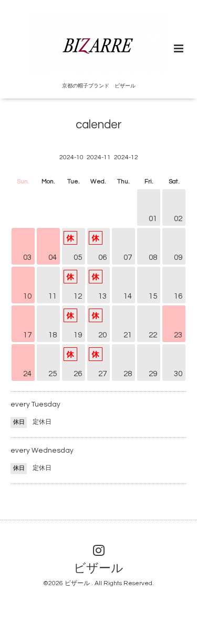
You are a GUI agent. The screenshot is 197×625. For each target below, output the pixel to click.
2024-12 (126, 157)
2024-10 (71, 157)
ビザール (98, 569)
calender (99, 125)
